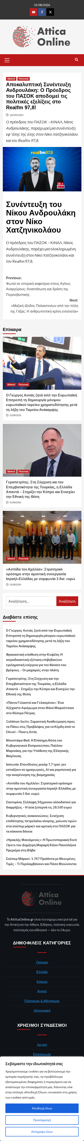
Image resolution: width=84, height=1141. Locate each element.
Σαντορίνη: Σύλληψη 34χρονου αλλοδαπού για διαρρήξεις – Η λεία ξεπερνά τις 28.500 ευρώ (41, 804)
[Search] (76, 60)
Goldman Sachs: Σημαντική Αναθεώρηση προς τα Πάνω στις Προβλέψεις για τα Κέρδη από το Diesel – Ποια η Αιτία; (40, 726)
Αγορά (42, 991)
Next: (44, 305)
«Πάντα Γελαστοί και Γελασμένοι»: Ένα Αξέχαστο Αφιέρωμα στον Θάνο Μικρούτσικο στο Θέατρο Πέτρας (40, 708)
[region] (42, 1098)
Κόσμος (42, 981)
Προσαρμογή (42, 1120)
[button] (7, 59)
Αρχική (42, 1044)
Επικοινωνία (42, 1054)
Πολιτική (23, 78)
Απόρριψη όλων (42, 1131)
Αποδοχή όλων (42, 1108)
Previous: (38, 286)
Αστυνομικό (42, 1010)
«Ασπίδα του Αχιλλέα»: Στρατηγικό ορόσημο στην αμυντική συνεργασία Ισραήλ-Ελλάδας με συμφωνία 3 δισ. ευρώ (40, 574)
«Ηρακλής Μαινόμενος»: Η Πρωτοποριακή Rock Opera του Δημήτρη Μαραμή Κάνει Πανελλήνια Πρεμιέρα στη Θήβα (41, 845)
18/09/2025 (16, 115)
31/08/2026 (15, 415)
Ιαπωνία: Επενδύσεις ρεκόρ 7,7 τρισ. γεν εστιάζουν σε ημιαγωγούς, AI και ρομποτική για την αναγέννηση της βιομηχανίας (41, 769)
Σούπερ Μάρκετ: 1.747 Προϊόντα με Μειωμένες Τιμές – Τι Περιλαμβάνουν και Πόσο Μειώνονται (41, 861)
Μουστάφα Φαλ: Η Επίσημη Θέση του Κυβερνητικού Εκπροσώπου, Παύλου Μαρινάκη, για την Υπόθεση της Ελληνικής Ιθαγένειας (37, 748)
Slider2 (11, 78)
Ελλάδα (42, 972)
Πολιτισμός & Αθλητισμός (42, 1001)
